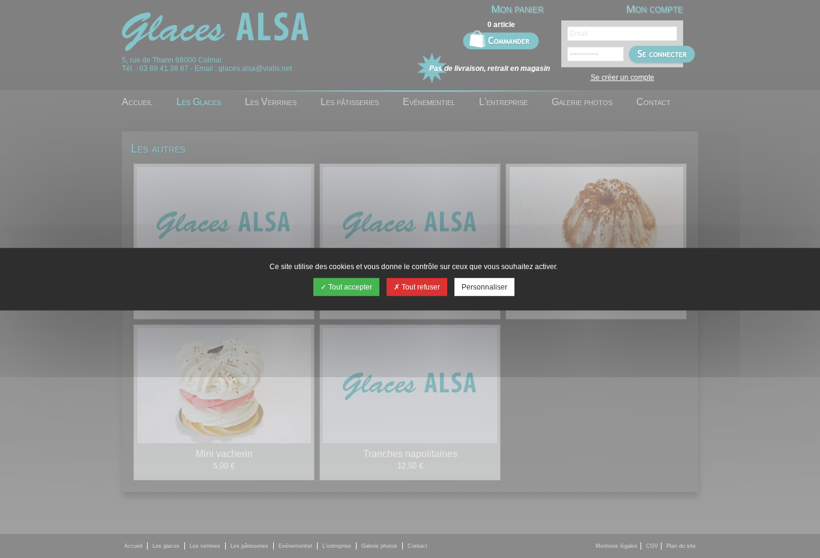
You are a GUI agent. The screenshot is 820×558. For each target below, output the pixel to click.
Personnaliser (484, 287)
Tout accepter (349, 287)
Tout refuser (420, 287)
